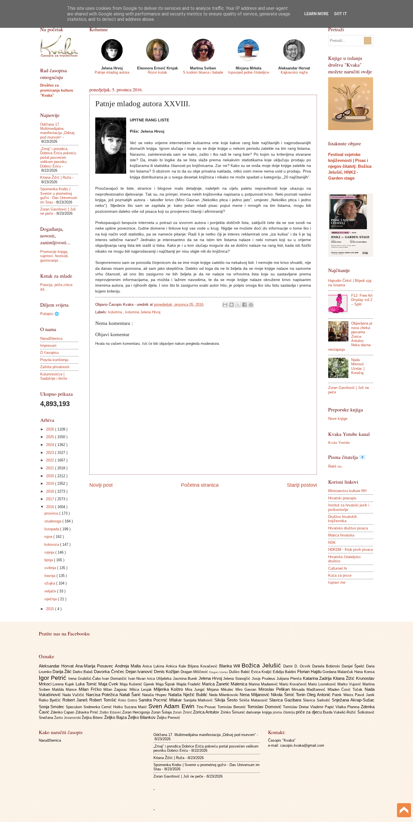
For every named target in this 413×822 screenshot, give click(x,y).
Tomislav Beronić (232, 707)
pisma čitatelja (284, 712)
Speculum (74, 707)
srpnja (49, 552)
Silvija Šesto (226, 700)
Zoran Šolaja (162, 712)
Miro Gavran (246, 689)
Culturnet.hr (337, 568)
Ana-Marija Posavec (95, 666)
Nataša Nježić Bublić (188, 694)
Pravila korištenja (54, 360)
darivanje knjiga (259, 712)
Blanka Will (230, 666)
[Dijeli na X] (238, 304)
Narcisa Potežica (102, 694)
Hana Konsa (364, 672)
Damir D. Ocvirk (297, 666)
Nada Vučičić (74, 695)
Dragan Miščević (195, 672)
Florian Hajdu (310, 671)
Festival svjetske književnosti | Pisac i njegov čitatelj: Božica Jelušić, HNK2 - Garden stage (349, 166)
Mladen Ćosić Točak (346, 689)
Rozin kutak (157, 72)
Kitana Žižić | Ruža (55, 177)
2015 (50, 609)
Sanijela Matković (199, 700)
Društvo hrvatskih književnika (342, 519)
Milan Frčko (91, 689)
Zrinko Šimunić (233, 712)
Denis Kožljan (167, 671)
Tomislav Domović (265, 706)
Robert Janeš (75, 700)
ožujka (50, 583)
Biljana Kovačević (203, 666)
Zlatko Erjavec (110, 712)
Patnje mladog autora (112, 72)
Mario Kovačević (293, 684)
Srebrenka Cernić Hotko (103, 707)
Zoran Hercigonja (136, 712)
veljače (50, 591)
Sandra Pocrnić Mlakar (161, 700)
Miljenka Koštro (169, 689)
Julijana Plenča (289, 678)
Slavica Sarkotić (317, 700)
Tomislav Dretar (296, 707)
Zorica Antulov (207, 712)
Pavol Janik (364, 695)
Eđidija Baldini (285, 672)
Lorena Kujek (64, 684)
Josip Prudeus (264, 678)
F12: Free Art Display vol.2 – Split (362, 299)
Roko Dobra (128, 700)
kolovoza (52, 544)
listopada (52, 529)
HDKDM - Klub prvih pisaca (350, 549)
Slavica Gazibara (286, 700)
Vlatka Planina (348, 707)
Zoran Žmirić (183, 712)
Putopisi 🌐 (49, 314)
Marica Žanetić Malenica (225, 683)
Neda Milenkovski (224, 695)
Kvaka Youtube (339, 442)
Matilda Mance (65, 689)
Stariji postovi (302, 485)
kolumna (115, 312)
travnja (50, 576)
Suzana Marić (136, 707)
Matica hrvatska (341, 535)
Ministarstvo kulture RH (347, 491)
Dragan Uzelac (219, 672)
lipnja (49, 560)
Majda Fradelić (189, 684)
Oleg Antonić (319, 694)
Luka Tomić (87, 683)
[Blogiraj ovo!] (231, 304)
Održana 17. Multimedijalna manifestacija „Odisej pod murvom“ (57, 130)
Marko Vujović (349, 684)
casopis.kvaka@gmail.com (302, 745)
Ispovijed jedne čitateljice (248, 72)
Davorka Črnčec (109, 671)
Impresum (48, 345)
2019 (50, 483)
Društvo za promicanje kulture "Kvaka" (56, 90)
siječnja (51, 599)
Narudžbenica (51, 338)
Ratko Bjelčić (51, 700)
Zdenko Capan (63, 712)
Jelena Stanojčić (237, 678)
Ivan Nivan (137, 678)
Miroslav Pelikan (275, 689)
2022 (50, 460)
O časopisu (49, 352)
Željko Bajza (116, 717)
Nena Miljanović (255, 694)
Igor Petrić (53, 677)
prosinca (51, 513)
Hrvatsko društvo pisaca (348, 528)
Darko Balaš (83, 672)
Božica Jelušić (262, 665)
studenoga (53, 521)
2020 (50, 476)
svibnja (50, 568)
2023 (50, 452)
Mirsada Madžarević (310, 689)
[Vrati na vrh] (404, 811)
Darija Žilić (63, 671)
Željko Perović (168, 717)
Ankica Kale (177, 666)
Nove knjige (337, 418)
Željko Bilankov (142, 717)
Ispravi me (336, 582)
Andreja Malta (128, 666)
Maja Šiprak (166, 684)
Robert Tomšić (103, 700)
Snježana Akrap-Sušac (353, 700)
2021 (50, 468)
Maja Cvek (109, 683)
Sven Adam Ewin (172, 706)
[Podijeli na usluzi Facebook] (244, 304)
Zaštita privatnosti (54, 367)
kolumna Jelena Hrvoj (142, 312)
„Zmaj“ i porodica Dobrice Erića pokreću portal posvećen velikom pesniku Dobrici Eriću (58, 157)
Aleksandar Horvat (57, 666)
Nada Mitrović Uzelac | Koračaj (357, 366)
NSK (332, 542)
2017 (50, 499)
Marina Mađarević (264, 684)
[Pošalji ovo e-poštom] (225, 304)
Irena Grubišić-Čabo (85, 678)
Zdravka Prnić (88, 712)
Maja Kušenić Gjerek (137, 684)
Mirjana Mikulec (221, 689)
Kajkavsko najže (294, 72)
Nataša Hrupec (155, 695)
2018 (50, 491)
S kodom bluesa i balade (203, 72)
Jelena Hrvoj (211, 678)
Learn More (316, 14)
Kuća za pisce (339, 575)
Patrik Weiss (343, 695)
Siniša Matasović (254, 700)
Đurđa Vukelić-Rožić (340, 712)
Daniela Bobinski (327, 666)
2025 (50, 437)
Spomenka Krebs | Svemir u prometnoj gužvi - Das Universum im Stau (58, 195)
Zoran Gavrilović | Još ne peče (178, 776)
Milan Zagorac (116, 689)
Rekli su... (336, 466)
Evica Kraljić (262, 672)
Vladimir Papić (322, 707)
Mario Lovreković (322, 684)
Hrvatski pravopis (342, 498)
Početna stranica (200, 485)
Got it (340, 14)
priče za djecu (309, 712)
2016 (50, 507)
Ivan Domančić (115, 678)
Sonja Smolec (52, 706)
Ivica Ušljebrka (160, 678)
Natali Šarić (130, 694)
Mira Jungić (196, 689)
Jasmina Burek (186, 678)
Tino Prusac (207, 707)
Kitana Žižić (344, 678)
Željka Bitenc (93, 717)
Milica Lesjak (142, 689)
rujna (48, 537)
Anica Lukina (154, 666)
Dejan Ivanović (140, 671)
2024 (50, 445)
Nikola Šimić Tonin (289, 694)
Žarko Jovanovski (68, 717)
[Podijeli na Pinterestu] (251, 304)
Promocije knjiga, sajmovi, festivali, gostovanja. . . (54, 256)
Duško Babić (240, 672)
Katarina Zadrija (318, 678)
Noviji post (101, 485)
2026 (50, 429)
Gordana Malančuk (338, 672)
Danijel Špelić (354, 666)
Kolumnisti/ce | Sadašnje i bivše (53, 376)
